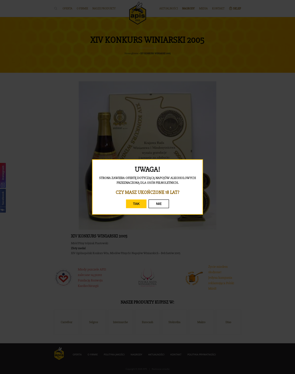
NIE (159, 204)
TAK (136, 204)
